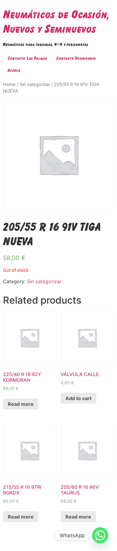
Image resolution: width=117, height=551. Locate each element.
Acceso (14, 70)
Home (9, 84)
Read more (21, 404)
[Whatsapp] (100, 535)
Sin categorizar (35, 84)
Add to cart (78, 398)
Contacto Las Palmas (27, 58)
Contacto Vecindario (76, 58)
